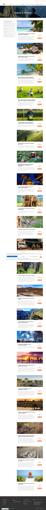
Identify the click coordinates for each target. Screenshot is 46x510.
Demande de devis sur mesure (39, 4)
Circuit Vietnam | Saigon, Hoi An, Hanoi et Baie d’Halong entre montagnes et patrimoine (26, 165)
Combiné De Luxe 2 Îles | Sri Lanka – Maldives (26, 229)
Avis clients (27, 4)
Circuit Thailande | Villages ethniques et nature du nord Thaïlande (25, 187)
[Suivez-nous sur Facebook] (40, 508)
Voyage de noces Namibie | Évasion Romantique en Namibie (25, 389)
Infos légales (4, 500)
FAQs (14, 499)
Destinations (11, 4)
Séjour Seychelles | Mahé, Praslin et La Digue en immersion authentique (26, 34)
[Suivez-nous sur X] (42, 508)
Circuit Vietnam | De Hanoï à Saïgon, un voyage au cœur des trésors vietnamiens (26, 123)
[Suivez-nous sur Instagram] (43, 508)
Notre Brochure (15, 500)
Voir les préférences (33, 256)
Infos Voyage (22, 4)
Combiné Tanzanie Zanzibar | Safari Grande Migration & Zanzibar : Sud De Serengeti (26, 436)
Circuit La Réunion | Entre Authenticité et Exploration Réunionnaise (26, 322)
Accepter (12, 256)
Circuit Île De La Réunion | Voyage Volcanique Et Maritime (24, 345)
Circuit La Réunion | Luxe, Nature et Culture (26, 275)
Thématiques (17, 4)
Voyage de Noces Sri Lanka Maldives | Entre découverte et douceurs (26, 365)
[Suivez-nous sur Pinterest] (41, 508)
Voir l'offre (39, 38)
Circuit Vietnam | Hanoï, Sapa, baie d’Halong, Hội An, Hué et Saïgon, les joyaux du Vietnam (26, 100)
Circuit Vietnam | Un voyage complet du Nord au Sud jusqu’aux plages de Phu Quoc (26, 77)
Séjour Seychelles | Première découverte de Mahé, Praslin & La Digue (26, 57)
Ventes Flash (32, 4)
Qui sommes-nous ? (5, 499)
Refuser (23, 256)
